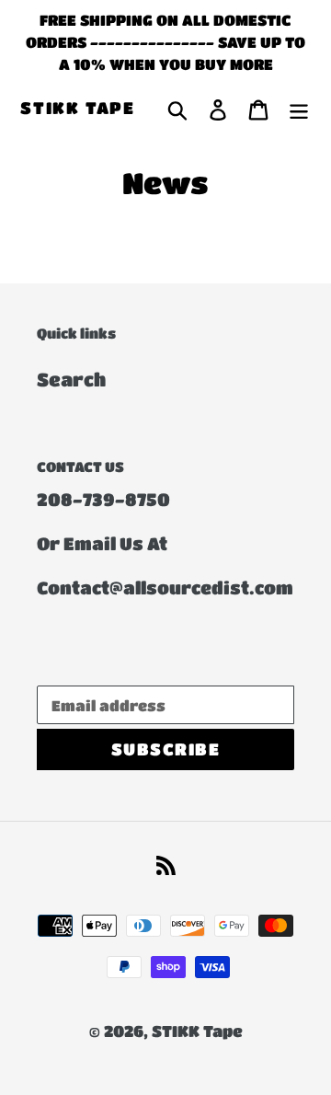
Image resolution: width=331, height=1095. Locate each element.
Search (71, 379)
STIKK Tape (77, 107)
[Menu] (299, 109)
